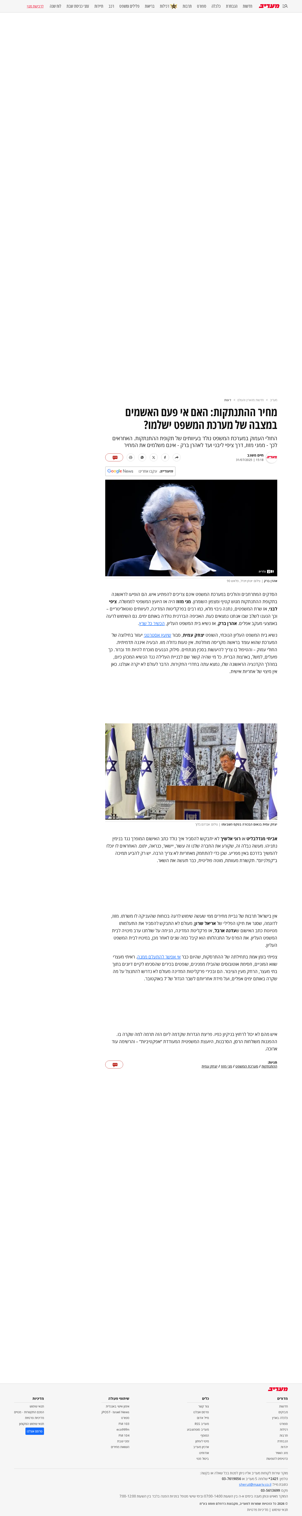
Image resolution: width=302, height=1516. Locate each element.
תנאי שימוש (37, 1406)
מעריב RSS (202, 1424)
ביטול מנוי (203, 1458)
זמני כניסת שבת (78, 6)
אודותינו (204, 1453)
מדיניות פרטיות (34, 1418)
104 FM (124, 1435)
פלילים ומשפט (129, 6)
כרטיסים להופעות (277, 1458)
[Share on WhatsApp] (142, 457)
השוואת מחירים (120, 1447)
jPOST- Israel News (115, 1412)
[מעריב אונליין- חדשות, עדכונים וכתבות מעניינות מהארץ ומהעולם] (269, 6)
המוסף (205, 1435)
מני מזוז (226, 1067)
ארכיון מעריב (201, 1447)
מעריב (273, 400)
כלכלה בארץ (280, 1418)
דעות (227, 400)
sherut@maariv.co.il (255, 1484)
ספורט (201, 6)
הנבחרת (231, 6)
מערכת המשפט (246, 1067)
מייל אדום (203, 1418)
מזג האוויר (281, 1453)
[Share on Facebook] (165, 457)
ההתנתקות (269, 1067)
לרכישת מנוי (35, 6)
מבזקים (283, 1412)
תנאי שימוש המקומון (31, 1424)
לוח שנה (55, 6)
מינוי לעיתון (202, 1441)
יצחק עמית (210, 1067)
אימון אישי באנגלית (117, 1406)
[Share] (177, 457)
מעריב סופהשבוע (198, 1429)
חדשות (247, 6)
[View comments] (114, 457)
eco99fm (123, 1429)
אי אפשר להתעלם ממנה (159, 957)
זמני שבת (123, 1441)
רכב (111, 6)
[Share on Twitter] (154, 457)
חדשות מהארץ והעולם (250, 400)
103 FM (124, 1424)
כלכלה (216, 6)
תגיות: (272, 1063)
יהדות (284, 1447)
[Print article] (131, 457)
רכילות (164, 6)
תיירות (98, 6)
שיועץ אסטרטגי (157, 635)
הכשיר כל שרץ (152, 623)
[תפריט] (285, 6)
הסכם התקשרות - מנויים (29, 1412)
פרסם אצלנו (201, 1412)
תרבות (187, 6)
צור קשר (203, 1406)
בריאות (150, 6)
